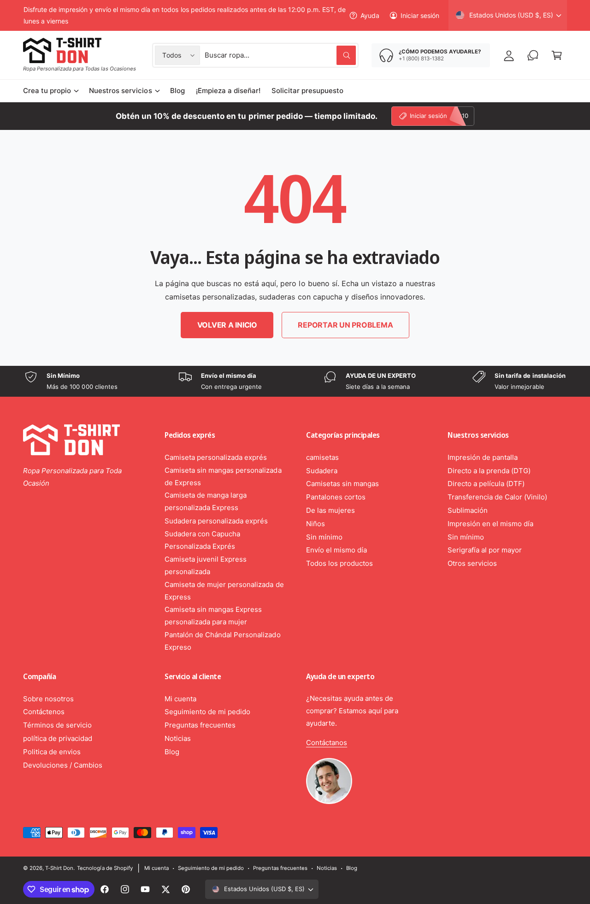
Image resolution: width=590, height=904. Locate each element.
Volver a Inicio (227, 324)
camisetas (322, 457)
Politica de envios (52, 751)
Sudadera (321, 470)
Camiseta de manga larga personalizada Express (206, 501)
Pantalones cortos (336, 497)
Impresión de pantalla (483, 457)
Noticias (178, 738)
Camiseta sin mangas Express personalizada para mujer (213, 615)
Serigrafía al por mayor (485, 550)
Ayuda (369, 15)
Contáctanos (326, 742)
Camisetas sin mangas (342, 483)
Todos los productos (339, 563)
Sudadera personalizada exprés (216, 521)
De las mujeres (330, 510)
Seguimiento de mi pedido (207, 711)
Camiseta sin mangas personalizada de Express (223, 476)
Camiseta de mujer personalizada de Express (224, 590)
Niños (315, 523)
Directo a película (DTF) (486, 483)
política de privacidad (57, 738)
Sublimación (468, 510)
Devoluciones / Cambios (62, 765)
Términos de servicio (57, 725)
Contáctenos (44, 711)
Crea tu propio (47, 90)
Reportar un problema (345, 324)
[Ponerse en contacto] (533, 55)
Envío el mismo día (336, 550)
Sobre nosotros (48, 698)
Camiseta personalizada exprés (216, 457)
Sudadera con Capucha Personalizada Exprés (202, 540)
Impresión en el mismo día (490, 523)
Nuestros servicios (120, 90)
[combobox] (280, 55)
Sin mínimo (324, 537)
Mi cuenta (180, 698)
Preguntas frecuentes (200, 725)
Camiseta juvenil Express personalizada (206, 565)
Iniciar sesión (420, 15)
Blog (172, 751)
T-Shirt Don (59, 868)
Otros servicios (472, 563)
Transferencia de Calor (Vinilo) (498, 497)
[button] (557, 55)
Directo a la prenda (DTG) (489, 470)
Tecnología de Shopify (104, 868)
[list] (295, 381)
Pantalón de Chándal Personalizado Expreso (223, 641)
